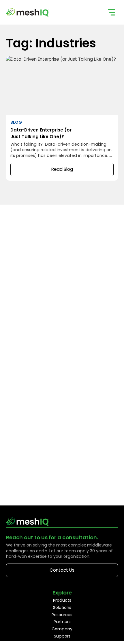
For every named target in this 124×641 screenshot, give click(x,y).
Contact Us (62, 570)
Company (62, 629)
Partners (62, 622)
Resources (62, 615)
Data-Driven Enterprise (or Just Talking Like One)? (62, 118)
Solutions (62, 607)
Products (62, 600)
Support (62, 636)
